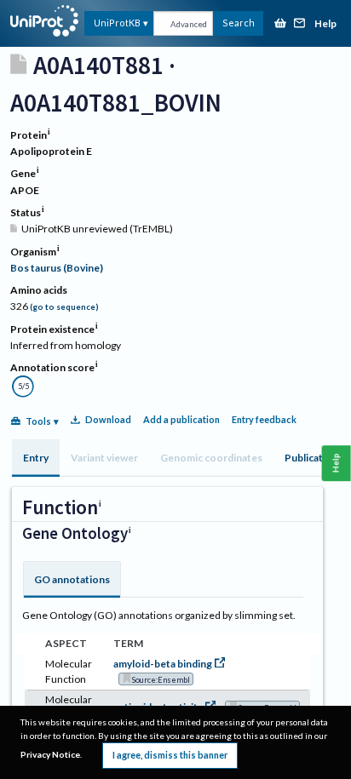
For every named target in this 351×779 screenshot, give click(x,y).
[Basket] (280, 24)
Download (108, 419)
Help (325, 24)
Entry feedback (264, 419)
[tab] (36, 458)
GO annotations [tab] (72, 579)
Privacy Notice (50, 754)
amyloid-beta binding (162, 663)
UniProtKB (117, 22)
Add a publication (181, 419)
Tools (38, 421)
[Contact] (300, 24)
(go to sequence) (64, 307)
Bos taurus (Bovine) (56, 267)
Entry (36, 457)
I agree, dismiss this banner (169, 754)
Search (238, 22)
